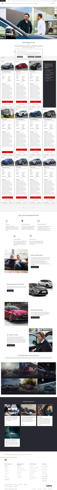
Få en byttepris (7, 473)
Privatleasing (19, 475)
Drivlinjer (6, 471)
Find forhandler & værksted (34, 467)
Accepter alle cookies (38, 56)
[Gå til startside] (2, 3)
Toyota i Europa (44, 478)
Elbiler (22, 3)
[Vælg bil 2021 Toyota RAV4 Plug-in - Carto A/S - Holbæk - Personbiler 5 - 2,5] (21, 113)
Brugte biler (6, 468)
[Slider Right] (13, 65)
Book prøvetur (54, 0)
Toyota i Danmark (45, 476)
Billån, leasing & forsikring (16, 3)
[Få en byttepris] (56, 13)
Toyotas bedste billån (20, 468)
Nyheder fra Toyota (45, 465)
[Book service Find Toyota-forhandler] (56, 15)
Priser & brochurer (7, 477)
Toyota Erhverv (7, 479)
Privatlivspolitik (45, 488)
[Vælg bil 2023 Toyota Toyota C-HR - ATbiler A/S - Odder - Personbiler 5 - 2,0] (35, 161)
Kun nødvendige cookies (31, 56)
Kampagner (9, 3)
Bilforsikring (19, 473)
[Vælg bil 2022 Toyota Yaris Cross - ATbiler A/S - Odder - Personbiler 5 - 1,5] (7, 161)
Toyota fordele (44, 467)
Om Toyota (35, 3)
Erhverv (32, 3)
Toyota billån (19, 466)
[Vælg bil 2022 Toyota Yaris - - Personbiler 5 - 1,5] (7, 113)
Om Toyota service (32, 469)
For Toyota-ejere (27, 3)
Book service (31, 465)
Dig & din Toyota (32, 472)
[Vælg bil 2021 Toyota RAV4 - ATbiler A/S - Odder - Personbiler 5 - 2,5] (21, 161)
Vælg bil (7, 101)
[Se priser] (56, 8)
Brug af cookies (39, 488)
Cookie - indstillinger (19, 56)
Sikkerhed (31, 474)
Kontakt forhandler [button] (8, 104)
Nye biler (6, 465)
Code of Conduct (45, 474)
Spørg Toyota (44, 472)
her (16, 454)
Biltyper (6, 475)
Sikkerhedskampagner (33, 477)
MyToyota (31, 479)
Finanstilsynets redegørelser (21, 470)
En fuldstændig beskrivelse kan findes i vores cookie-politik (30, 54)
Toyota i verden (44, 480)
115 (33, 207)
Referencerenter (19, 472)
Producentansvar (50, 488)
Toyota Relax (32, 476)
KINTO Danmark (19, 477)
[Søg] (48, 3)
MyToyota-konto (53, 3)
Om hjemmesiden (34, 488)
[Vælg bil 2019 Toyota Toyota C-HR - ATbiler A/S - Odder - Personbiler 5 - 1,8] (49, 161)
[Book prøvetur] (56, 11)
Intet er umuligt (44, 469)
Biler (5, 3)
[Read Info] (5, 83)
